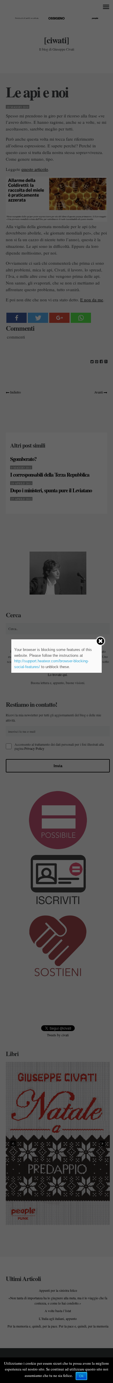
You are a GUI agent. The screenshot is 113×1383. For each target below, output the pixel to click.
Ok (81, 1376)
